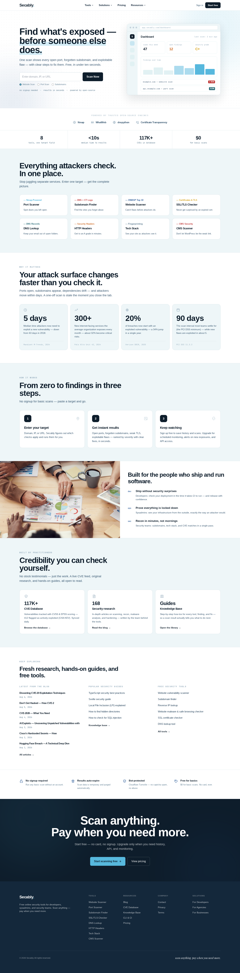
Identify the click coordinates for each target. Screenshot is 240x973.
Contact (162, 902)
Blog (125, 902)
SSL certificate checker (170, 717)
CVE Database (130, 907)
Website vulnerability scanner (173, 693)
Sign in (199, 5)
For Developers (200, 902)
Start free (213, 5)
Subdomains (60, 84)
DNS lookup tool (166, 723)
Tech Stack (94, 933)
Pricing (122, 5)
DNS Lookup (95, 923)
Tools (88, 5)
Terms (161, 912)
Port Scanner (95, 907)
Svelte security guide (100, 699)
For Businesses (200, 912)
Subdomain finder (167, 699)
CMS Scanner (96, 938)
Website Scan (29, 84)
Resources (137, 5)
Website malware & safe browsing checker (180, 711)
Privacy (161, 907)
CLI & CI (127, 917)
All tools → (164, 731)
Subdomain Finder (98, 912)
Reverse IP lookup (168, 705)
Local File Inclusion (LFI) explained (107, 705)
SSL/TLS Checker (98, 917)
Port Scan (44, 84)
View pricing (138, 861)
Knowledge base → (99, 725)
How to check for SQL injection (105, 717)
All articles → (26, 754)
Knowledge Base (132, 912)
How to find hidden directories (104, 711)
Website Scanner (97, 902)
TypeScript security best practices (107, 693)
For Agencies (199, 907)
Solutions (104, 5)
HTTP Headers (96, 928)
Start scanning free (106, 861)
